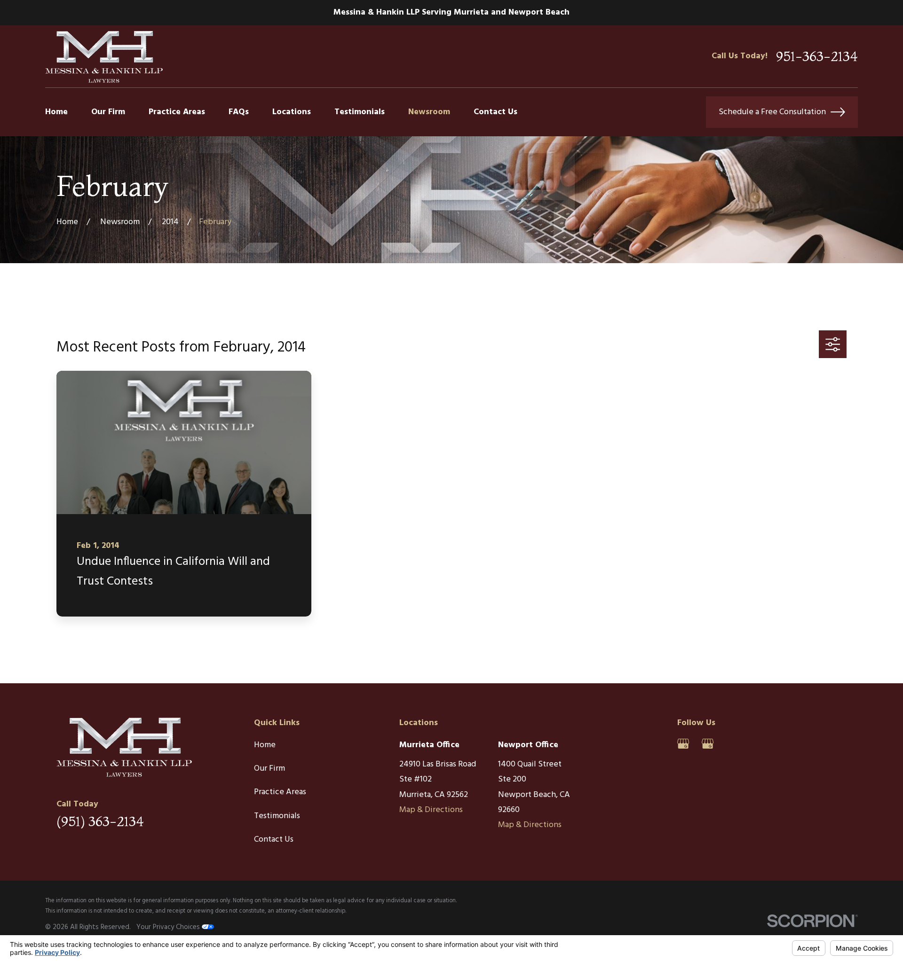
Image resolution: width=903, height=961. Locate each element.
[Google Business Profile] (683, 744)
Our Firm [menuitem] (108, 112)
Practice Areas (280, 792)
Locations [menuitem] (291, 112)
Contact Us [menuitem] (495, 112)
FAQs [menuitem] (239, 112)
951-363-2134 (817, 56)
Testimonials (277, 816)
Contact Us (273, 839)
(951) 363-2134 (100, 821)
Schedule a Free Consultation (772, 112)
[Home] (104, 56)
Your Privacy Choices (169, 927)
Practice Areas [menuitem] (177, 112)
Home (265, 745)
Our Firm (269, 768)
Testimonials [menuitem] (359, 112)
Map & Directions (431, 810)
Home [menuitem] (56, 112)
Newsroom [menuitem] (429, 112)
